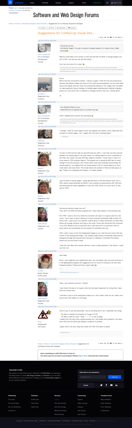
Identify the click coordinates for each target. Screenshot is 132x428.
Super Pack (35, 407)
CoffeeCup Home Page (30, 421)
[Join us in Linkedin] (116, 385)
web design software (33, 375)
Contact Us (11, 410)
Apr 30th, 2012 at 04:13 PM (47, 176)
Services (57, 395)
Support (71, 3)
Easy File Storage (60, 407)
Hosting (58, 3)
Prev (101, 37)
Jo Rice (40, 271)
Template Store (106, 395)
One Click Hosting (60, 403)
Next (119, 37)
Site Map (92, 421)
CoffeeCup (12, 395)
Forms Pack (34, 403)
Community (82, 395)
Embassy (80, 407)
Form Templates (106, 407)
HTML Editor (97, 3)
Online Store (42, 421)
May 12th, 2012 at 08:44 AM (47, 279)
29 (108, 37)
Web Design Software (54, 421)
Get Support (66, 421)
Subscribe (61, 28)
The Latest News (13, 403)
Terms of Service (83, 424)
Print (52, 28)
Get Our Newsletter (14, 407)
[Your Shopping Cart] (107, 3)
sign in (16, 8)
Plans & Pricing (59, 414)
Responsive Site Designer (93, 67)
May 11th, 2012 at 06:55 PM (47, 204)
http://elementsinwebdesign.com (69, 272)
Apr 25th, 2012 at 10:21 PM (46, 102)
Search (43, 28)
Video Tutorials (82, 403)
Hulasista (41, 141)
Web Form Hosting (60, 410)
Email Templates (106, 403)
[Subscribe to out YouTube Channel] (111, 385)
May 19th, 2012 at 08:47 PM (47, 306)
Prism (40, 322)
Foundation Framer (65, 69)
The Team (11, 399)
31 (113, 37)
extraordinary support (52, 378)
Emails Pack (35, 399)
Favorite (72, 28)
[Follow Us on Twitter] (101, 385)
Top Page (19, 421)
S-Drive (56, 399)
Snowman (41, 94)
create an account (15, 10)
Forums (17, 24)
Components (105, 410)
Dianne (40, 168)
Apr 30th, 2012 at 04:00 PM (47, 149)
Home (11, 24)
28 (105, 37)
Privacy (86, 421)
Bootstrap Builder (83, 69)
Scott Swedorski (44, 54)
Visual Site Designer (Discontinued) (34, 24)
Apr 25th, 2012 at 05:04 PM (47, 40)
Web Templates (106, 399)
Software (45, 3)
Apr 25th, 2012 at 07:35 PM (47, 74)
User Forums (82, 410)
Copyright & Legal (77, 421)
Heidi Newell (42, 224)
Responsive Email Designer (109, 67)
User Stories (82, 414)
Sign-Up (114, 377)
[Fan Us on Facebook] (106, 385)
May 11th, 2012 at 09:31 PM (47, 251)
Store (84, 3)
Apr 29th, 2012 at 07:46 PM (47, 126)
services (46, 375)
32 (116, 37)
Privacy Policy (72, 424)
